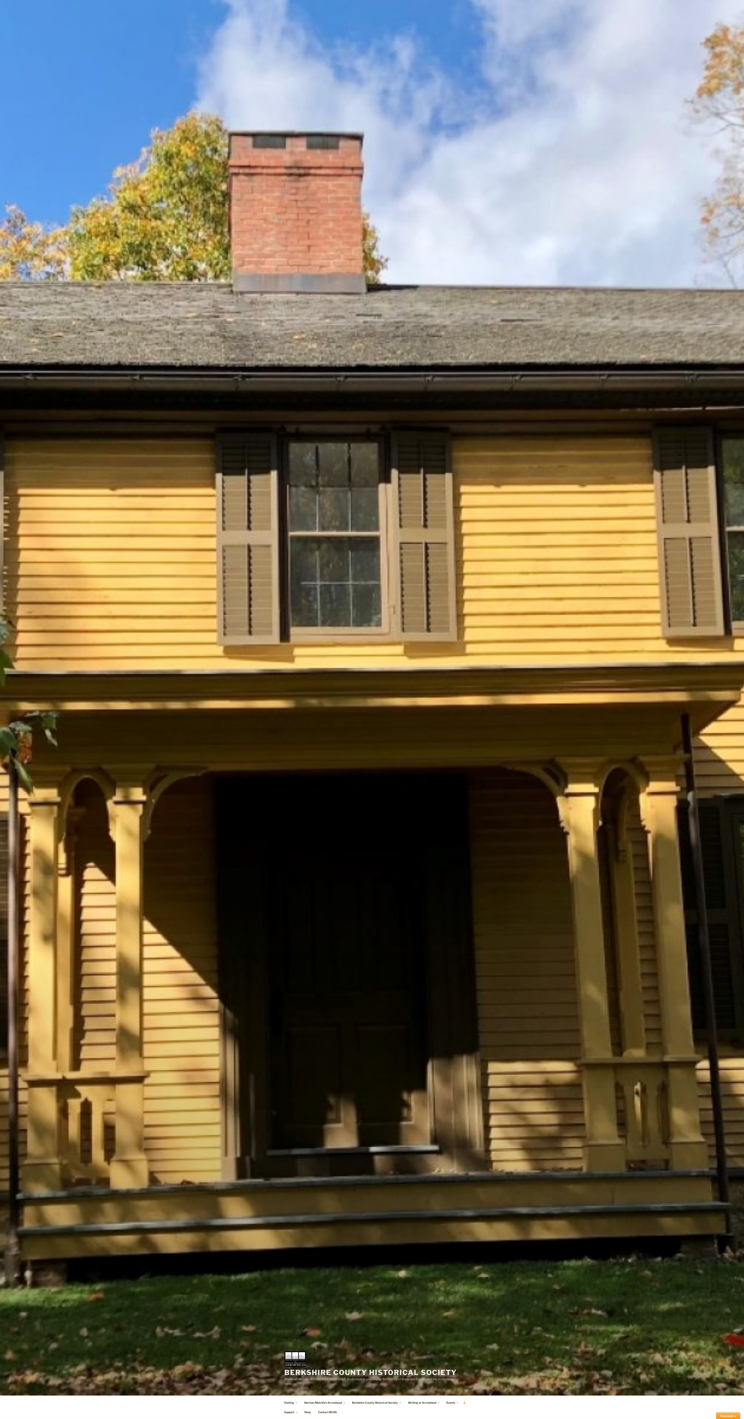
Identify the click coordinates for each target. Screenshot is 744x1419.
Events (450, 1402)
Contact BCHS (327, 1412)
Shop (307, 1412)
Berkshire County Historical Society (370, 1372)
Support (289, 1412)
